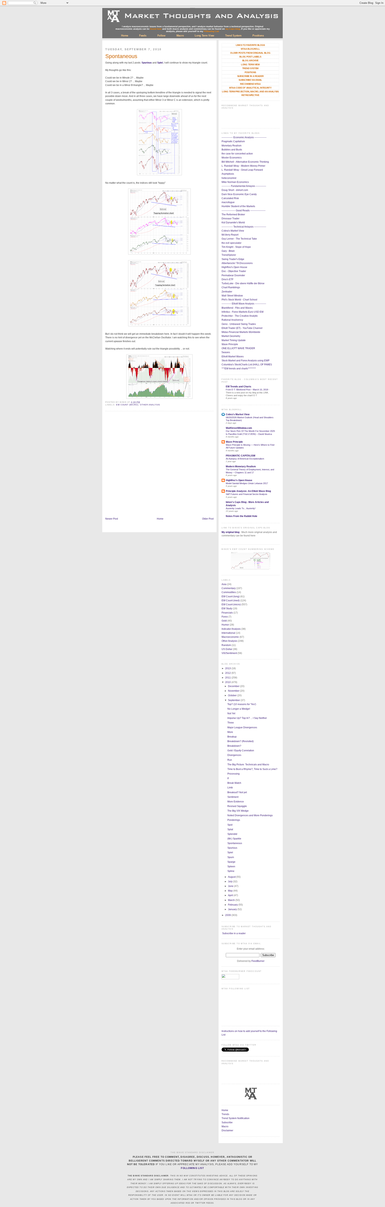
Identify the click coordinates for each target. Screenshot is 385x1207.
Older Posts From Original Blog (250, 53)
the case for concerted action (237, 153)
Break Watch (234, 783)
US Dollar (227, 649)
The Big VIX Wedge (238, 811)
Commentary (229, 588)
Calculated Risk (230, 198)
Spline (230, 871)
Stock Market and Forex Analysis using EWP (246, 360)
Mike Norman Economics (235, 182)
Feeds (142, 35)
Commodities (229, 592)
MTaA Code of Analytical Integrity (250, 88)
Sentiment (232, 797)
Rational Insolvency (232, 320)
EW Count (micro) (127, 405)
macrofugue (228, 202)
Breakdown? (234, 746)
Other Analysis (150, 405)
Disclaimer (227, 1130)
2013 (228, 668)
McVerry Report (230, 235)
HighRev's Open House (234, 267)
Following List (211, 31)
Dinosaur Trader (230, 218)
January (232, 909)
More (230, 732)
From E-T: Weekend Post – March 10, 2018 (247, 389)
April (231, 895)
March (231, 900)
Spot (229, 825)
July (230, 881)
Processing (233, 774)
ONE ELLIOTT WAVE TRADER (238, 348)
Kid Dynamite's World (233, 222)
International (228, 633)
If (228, 778)
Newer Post (111, 519)
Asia (224, 584)
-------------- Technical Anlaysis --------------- (244, 227)
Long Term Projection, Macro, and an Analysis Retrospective (250, 93)
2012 (228, 673)
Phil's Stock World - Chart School (239, 299)
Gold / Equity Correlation (240, 750)
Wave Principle (230, 344)
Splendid (232, 834)
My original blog (230, 532)
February (233, 905)
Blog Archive (250, 60)
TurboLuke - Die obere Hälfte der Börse (243, 283)
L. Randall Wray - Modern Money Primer (243, 166)
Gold (224, 621)
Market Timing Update (234, 340)
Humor (225, 625)
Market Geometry (231, 336)
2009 (228, 915)
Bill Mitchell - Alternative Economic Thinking (245, 162)
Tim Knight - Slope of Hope (236, 247)
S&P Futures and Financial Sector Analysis (246, 494)
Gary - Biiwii (228, 251)
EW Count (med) (231, 600)
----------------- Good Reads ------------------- (243, 210)
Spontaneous (121, 56)
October (232, 695)
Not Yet (231, 713)
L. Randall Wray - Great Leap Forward (242, 170)
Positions (258, 35)
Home (124, 35)
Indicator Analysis (231, 629)
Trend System (233, 35)
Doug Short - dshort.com (235, 190)
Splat (230, 829)
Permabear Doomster (233, 275)
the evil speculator (231, 243)
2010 (228, 682)
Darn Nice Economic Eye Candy (239, 194)
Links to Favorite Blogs (250, 45)
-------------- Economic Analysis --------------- (244, 137)
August (232, 877)
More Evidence (235, 801)
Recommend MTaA (250, 84)
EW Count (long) (231, 596)
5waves (226, 352)
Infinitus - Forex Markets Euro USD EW (242, 312)
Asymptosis (228, 174)
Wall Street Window (232, 295)
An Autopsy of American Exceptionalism (245, 458)
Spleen (231, 866)
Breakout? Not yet (237, 792)
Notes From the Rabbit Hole (241, 516)
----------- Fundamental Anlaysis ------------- (244, 186)
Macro (180, 35)
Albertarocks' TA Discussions (237, 263)
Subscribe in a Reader (250, 76)
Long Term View (204, 35)
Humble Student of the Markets (238, 206)
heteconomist (229, 178)
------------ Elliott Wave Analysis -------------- (244, 303)
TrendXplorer (229, 255)
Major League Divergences (242, 727)
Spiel (160, 62)
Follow (161, 35)
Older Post (208, 519)
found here (156, 29)
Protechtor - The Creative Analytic (240, 316)
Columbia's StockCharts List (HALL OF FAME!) (247, 364)
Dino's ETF (227, 279)
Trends (225, 1114)
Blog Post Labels (250, 56)
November (234, 691)
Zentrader (227, 291)
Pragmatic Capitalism (233, 141)
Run (229, 760)
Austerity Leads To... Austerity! (240, 508)
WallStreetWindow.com (239, 428)
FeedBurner (257, 961)
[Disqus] (159, 465)
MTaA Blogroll (250, 49)
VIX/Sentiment (229, 653)
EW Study (227, 608)
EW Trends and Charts (238, 386)
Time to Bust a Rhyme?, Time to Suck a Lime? (252, 769)
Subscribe (227, 1122)
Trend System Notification (235, 1118)
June (231, 886)
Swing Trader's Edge (233, 259)
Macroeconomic (230, 637)
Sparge (231, 862)
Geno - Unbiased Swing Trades (239, 324)
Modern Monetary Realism (241, 466)
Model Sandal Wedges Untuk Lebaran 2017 (247, 483)
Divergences (234, 755)
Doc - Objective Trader (234, 271)
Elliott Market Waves (233, 356)
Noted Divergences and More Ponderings (250, 815)
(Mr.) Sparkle (234, 838)
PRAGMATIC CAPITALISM (240, 455)
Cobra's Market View (233, 231)
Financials (227, 613)
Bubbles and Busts (232, 149)
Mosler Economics (232, 157)
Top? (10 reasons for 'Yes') (241, 704)
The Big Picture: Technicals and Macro (248, 764)
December (234, 686)
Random (226, 645)
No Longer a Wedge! (238, 709)
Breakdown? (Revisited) (240, 741)
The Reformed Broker (233, 214)
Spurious (147, 62)
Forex (225, 617)
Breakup (232, 736)
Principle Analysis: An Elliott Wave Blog (248, 491)
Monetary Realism (231, 145)
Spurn (230, 857)
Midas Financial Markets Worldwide (241, 332)
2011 (228, 677)
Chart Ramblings (231, 287)
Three (230, 722)
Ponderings (233, 820)
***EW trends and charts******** (239, 368)
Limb (230, 787)
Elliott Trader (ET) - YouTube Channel (242, 328)
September (234, 700)
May (230, 891)
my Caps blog (232, 29)
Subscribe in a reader (234, 933)
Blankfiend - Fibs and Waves (237, 308)
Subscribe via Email (250, 80)
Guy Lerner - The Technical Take (239, 239)
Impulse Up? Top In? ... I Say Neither (247, 718)
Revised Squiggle (237, 806)
